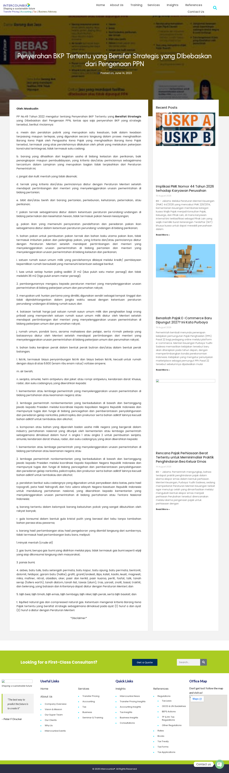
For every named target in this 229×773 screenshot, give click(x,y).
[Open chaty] (219, 764)
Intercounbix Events (55, 730)
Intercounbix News (130, 696)
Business (87, 712)
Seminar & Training (92, 717)
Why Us (49, 725)
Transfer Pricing (90, 696)
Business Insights (129, 717)
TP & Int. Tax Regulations (168, 718)
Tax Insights (126, 712)
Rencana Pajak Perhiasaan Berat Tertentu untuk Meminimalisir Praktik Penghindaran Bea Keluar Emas (185, 457)
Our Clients (51, 720)
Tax (84, 706)
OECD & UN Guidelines (174, 706)
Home (100, 5)
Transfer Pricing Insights (133, 701)
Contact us (196, 12)
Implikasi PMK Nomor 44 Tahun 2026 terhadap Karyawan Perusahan (185, 188)
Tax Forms (163, 746)
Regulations (164, 696)
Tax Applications (166, 752)
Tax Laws (166, 700)
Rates (161, 730)
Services (154, 5)
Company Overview (56, 704)
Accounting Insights (130, 706)
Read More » (163, 234)
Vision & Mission (53, 709)
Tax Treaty (163, 741)
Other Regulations (172, 725)
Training (136, 5)
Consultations (127, 723)
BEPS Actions (169, 711)
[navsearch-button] (215, 8)
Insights (172, 5)
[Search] (203, 662)
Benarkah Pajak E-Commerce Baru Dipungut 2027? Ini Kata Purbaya (184, 320)
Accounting (88, 701)
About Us (116, 5)
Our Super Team (54, 714)
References (193, 5)
